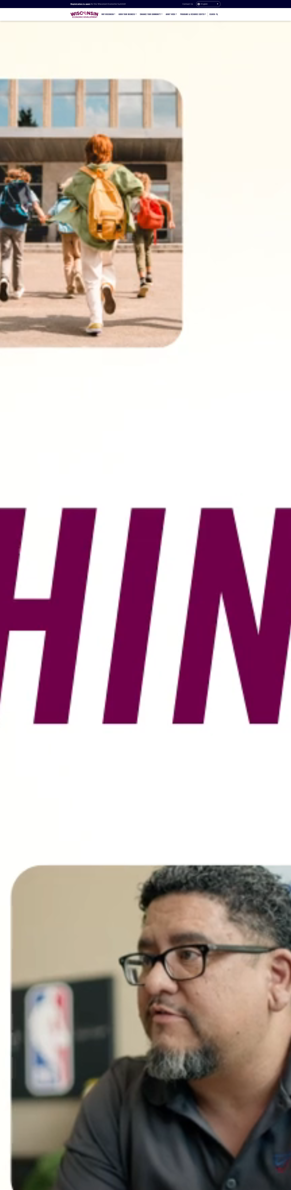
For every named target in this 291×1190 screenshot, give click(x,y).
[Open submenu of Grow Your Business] (136, 14)
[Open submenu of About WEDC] (176, 14)
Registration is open (80, 4)
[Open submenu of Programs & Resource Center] (205, 14)
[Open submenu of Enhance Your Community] (161, 14)
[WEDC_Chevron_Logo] (84, 12)
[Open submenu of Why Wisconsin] (114, 14)
